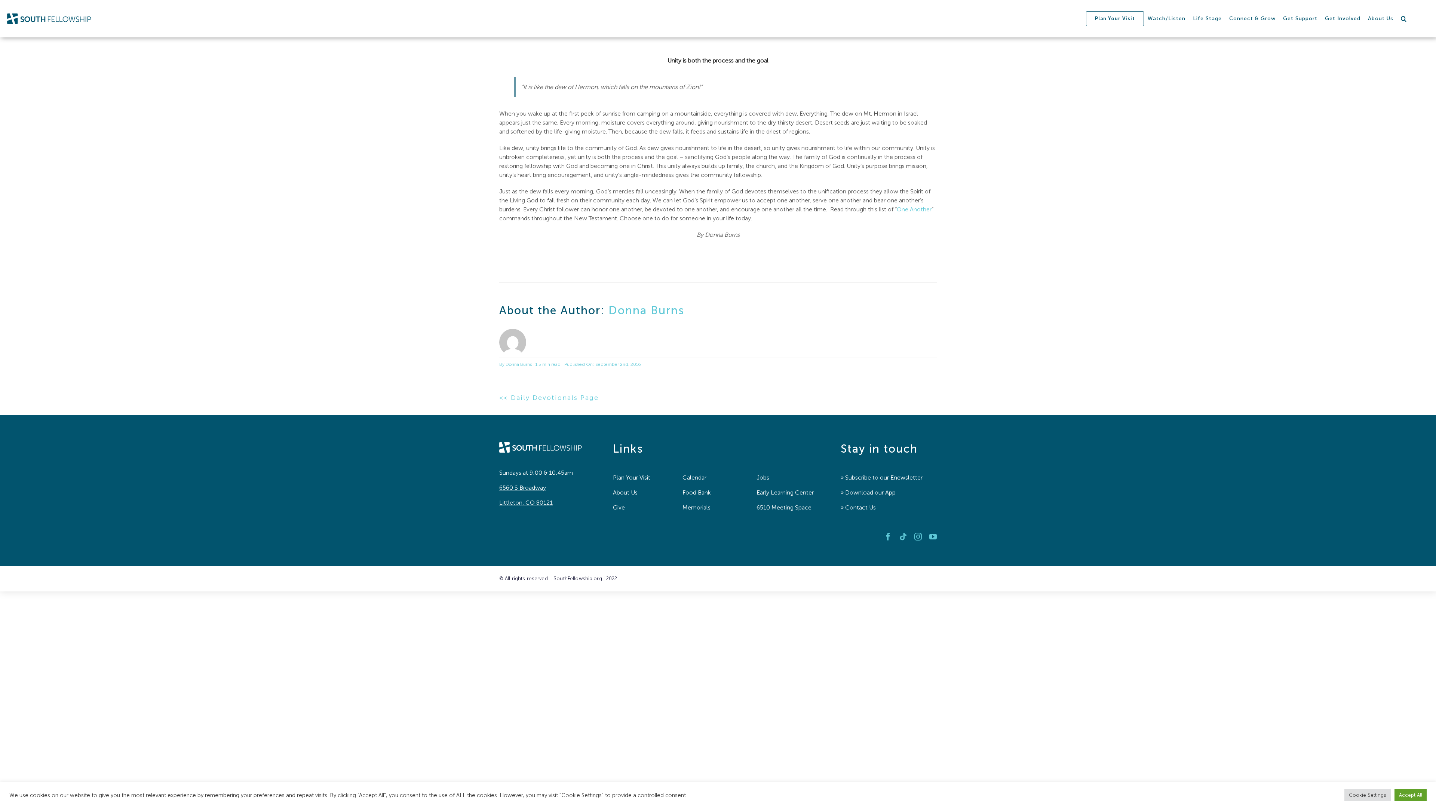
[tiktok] (903, 537)
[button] (1404, 18)
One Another (914, 209)
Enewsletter (906, 477)
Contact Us (860, 507)
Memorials (696, 507)
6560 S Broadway (522, 487)
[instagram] (918, 537)
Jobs (763, 477)
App (890, 492)
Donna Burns (646, 310)
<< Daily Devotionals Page (549, 398)
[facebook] (888, 537)
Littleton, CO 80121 (526, 502)
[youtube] (933, 537)
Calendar (694, 477)
